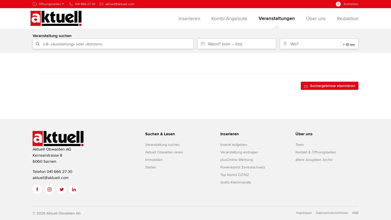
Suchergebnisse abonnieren (332, 85)
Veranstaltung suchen (52, 35)
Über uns (304, 134)
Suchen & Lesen (160, 134)
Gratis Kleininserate (235, 182)
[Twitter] (61, 189)
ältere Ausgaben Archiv (314, 159)
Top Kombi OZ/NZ (234, 174)
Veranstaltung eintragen (239, 152)
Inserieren (229, 134)
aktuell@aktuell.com (50, 177)
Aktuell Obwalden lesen (164, 152)
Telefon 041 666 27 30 (52, 171)
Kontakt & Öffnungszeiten (315, 152)
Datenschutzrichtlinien (332, 212)
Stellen (150, 167)
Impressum (304, 212)
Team (299, 144)
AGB (355, 212)
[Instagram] (49, 189)
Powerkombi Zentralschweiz (242, 167)
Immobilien (154, 159)
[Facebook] (37, 189)
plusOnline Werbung (236, 159)
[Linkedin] (73, 189)
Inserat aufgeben (233, 144)
